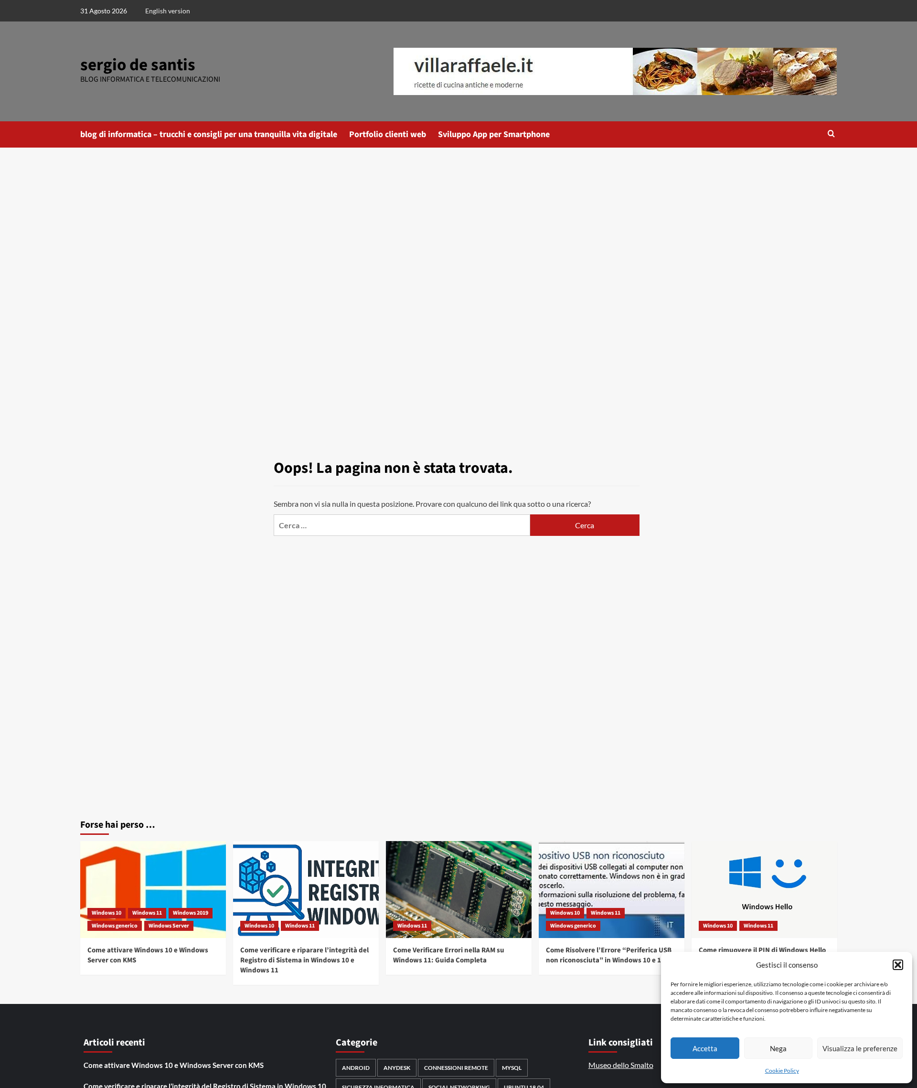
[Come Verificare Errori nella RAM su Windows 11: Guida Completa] (459, 889)
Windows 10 (106, 913)
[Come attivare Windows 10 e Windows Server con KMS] (153, 889)
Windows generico (115, 926)
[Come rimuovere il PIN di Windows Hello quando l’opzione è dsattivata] (764, 889)
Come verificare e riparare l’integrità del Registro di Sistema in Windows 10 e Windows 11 (304, 960)
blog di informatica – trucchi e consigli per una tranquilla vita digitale (208, 134)
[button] (898, 965)
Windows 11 (147, 913)
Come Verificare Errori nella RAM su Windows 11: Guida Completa (448, 955)
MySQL (512, 1067)
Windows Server (169, 926)
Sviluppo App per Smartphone (494, 134)
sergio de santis (137, 65)
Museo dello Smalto (620, 1064)
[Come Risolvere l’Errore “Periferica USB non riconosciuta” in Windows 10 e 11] (611, 889)
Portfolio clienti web (387, 134)
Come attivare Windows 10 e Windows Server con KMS (174, 1065)
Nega (778, 1048)
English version (167, 11)
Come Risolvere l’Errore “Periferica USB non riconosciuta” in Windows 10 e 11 (609, 955)
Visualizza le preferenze (859, 1048)
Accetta (705, 1048)
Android (356, 1067)
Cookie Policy (782, 1070)
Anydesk (397, 1067)
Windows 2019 (190, 913)
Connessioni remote (456, 1067)
